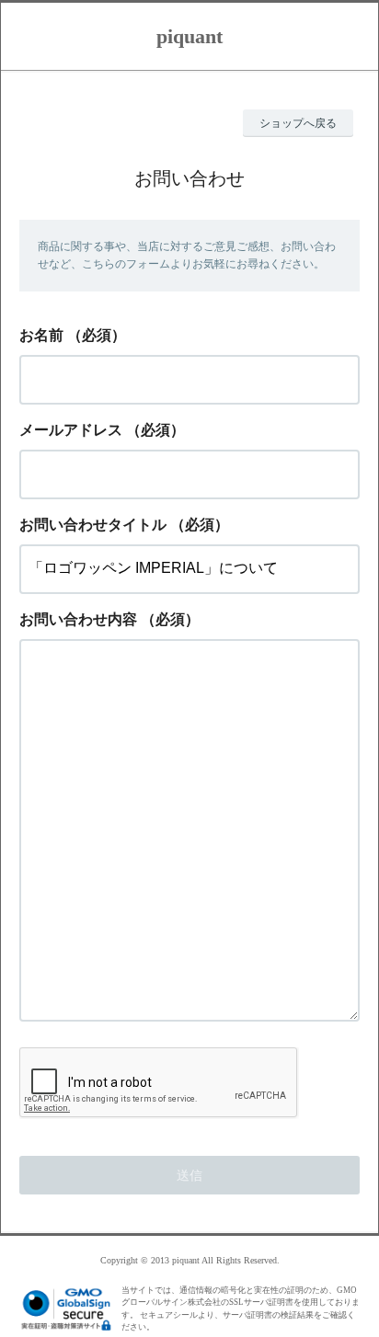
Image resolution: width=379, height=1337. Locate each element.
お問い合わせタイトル (93, 524)
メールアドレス (70, 430)
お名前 (41, 335)
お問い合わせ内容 (78, 619)
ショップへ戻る (298, 123)
